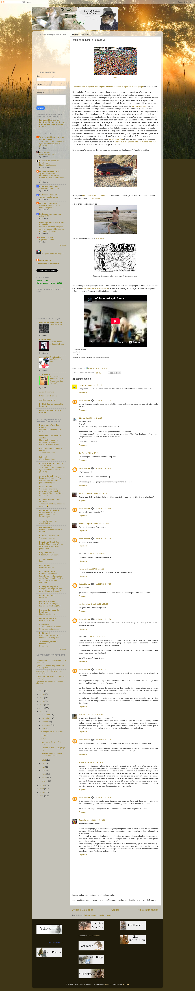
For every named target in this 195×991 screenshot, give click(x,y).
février (44, 777)
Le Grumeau (44, 152)
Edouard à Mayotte (46, 154)
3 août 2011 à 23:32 (96, 820)
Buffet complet (46, 527)
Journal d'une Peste (48, 476)
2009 (41, 789)
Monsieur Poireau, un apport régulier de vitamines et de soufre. (49, 173)
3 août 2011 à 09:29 (102, 584)
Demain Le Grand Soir (49, 542)
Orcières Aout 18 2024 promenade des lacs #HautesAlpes (47, 514)
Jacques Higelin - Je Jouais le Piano (56, 343)
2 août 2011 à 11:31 (95, 385)
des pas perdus (46, 559)
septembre (46, 725)
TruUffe (82, 715)
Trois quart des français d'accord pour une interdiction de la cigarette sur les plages (108, 87)
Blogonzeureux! (46, 553)
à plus (43, 739)
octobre (45, 722)
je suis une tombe (47, 601)
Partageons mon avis (48, 186)
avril (44, 770)
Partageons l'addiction (49, 195)
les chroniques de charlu (50, 322)
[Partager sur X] (114, 373)
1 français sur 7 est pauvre (52, 732)
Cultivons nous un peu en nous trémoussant (51, 754)
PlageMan (100, 238)
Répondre (83, 392)
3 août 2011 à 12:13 (102, 669)
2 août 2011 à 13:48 (102, 508)
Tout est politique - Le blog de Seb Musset (51, 138)
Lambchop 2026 (55, 324)
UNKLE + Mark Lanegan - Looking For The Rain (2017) (50, 605)
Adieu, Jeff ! (44, 216)
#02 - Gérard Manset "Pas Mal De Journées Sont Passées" (56, 380)
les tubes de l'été (116, 139)
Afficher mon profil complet (47, 264)
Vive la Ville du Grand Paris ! (50, 188)
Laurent (82, 385)
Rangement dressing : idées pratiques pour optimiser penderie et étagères (50, 480)
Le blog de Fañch (47, 595)
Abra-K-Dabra (44, 523)
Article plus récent (82, 909)
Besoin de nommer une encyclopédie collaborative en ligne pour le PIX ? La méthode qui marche (51, 492)
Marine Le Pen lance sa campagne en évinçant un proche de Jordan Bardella (49, 442)
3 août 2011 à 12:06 (96, 637)
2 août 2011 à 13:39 (101, 493)
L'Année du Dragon (48, 396)
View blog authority (55, 942)
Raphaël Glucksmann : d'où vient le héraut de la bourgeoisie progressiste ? (52, 546)
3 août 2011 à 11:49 (99, 604)
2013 (41, 705)
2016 (41, 694)
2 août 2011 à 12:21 (90, 453)
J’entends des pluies (47, 453)
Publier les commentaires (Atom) (98, 915)
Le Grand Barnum (47, 572)
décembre (46, 715)
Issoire (41, 561)
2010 (41, 785)
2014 (41, 701)
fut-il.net (43, 457)
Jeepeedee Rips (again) (50, 357)
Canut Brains (45, 340)
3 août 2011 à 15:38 (102, 797)
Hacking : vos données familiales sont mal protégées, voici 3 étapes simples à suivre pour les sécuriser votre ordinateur (51, 578)
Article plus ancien (148, 909)
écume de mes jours (48, 521)
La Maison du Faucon (49, 536)
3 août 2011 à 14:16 (94, 715)
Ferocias (83, 569)
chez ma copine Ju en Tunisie (95, 288)
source (115, 77)
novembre (46, 718)
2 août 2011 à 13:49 (101, 524)
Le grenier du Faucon (49, 510)
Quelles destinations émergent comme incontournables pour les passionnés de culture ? (51, 229)
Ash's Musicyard (46, 392)
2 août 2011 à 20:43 (96, 554)
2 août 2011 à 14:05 (102, 539)
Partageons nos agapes (50, 214)
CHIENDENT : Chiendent (49, 555)
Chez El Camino (46, 238)
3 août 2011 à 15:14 (94, 762)
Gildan (82, 418)
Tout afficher (62, 245)
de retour (45, 735)
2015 (41, 698)
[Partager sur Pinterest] (119, 373)
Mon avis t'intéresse (48, 203)
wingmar (108, 984)
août (44, 729)
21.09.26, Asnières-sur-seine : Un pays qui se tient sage (50, 628)
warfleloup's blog (47, 400)
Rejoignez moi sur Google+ (52, 254)
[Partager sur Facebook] (117, 373)
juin (43, 763)
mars (44, 774)
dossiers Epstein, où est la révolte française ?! (49, 206)
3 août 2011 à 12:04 (102, 619)
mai (43, 767)
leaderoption (84, 604)
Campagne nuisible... (47, 538)
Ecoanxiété (43, 646)
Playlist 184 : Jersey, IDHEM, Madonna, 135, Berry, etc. (50, 636)
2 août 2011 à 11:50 (94, 418)
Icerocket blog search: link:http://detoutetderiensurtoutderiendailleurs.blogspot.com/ (51, 123)
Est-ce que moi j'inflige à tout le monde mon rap (135, 142)
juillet (44, 760)
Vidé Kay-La (44, 374)
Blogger (125, 984)
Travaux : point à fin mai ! (49, 197)
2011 (41, 712)
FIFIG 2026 (43, 597)
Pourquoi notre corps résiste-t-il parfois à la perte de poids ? (51, 590)
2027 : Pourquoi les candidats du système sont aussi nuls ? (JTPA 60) (51, 143)
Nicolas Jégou (85, 493)
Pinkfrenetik (44, 633)
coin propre (95, 198)
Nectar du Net (45, 487)
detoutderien (84, 400)
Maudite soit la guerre (47, 165)
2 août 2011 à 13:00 (102, 468)
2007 (41, 796)
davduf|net (44, 625)
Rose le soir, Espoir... (47, 620)
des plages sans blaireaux (93, 196)
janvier (45, 781)
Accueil (115, 909)
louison (82, 762)
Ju (80, 453)
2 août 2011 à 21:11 (95, 569)
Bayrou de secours (46, 240)
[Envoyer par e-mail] (109, 373)
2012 (41, 708)
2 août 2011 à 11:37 (102, 400)
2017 (41, 691)
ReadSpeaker (93, 936)
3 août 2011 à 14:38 (102, 740)
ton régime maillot (139, 106)
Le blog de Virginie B (48, 587)
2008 (41, 792)
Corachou (83, 820)
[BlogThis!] (112, 373)
